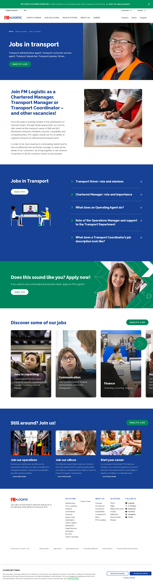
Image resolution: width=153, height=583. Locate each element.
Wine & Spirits (115, 517)
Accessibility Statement (90, 548)
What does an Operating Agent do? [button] (100, 207)
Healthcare (114, 514)
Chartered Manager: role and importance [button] (104, 194)
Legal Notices (57, 548)
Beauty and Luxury (117, 509)
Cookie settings (44, 548)
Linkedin (131, 503)
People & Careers (21, 31)
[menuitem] (34, 17)
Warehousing (70, 503)
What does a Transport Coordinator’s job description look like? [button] (103, 239)
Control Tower (85, 501)
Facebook (132, 509)
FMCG (112, 503)
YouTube (131, 512)
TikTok (130, 517)
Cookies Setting (129, 578)
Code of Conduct (107, 548)
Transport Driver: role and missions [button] (100, 181)
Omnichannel (70, 512)
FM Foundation (100, 520)
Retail (112, 506)
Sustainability (100, 512)
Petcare (113, 520)
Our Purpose (100, 506)
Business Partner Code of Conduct (127, 548)
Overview (98, 503)
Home (11, 31)
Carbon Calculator (72, 537)
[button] (140, 343)
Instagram (132, 514)
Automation (69, 531)
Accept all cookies (141, 573)
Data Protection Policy (72, 548)
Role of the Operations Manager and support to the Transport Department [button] (106, 222)
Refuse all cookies (118, 573)
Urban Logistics (71, 523)
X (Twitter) (132, 506)
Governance (99, 509)
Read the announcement (119, 4)
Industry (113, 512)
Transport (68, 514)
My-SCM (68, 534)
